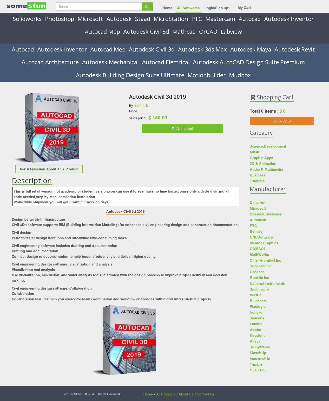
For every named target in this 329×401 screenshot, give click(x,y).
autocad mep (102, 31)
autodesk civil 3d (146, 31)
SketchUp (258, 352)
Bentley (256, 231)
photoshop (59, 19)
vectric (255, 295)
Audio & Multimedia (266, 169)
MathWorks (259, 254)
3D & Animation (263, 163)
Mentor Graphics (264, 243)
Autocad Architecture (50, 62)
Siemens (257, 318)
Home (167, 7)
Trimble (256, 364)
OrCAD (208, 31)
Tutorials (257, 180)
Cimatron (257, 202)
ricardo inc (259, 277)
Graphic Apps (261, 157)
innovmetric (260, 358)
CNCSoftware (261, 237)
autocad (250, 19)
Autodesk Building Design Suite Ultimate (130, 75)
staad (142, 19)
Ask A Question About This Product (49, 169)
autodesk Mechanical (110, 62)
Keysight (257, 335)
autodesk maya (250, 49)
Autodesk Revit (295, 49)
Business (257, 175)
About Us (186, 393)
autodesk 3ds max (202, 49)
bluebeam (258, 300)
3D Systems (260, 346)
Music (255, 152)
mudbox (240, 75)
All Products (165, 393)
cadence (257, 271)
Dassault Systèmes (266, 214)
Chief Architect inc (265, 260)
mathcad (184, 31)
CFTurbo (257, 370)
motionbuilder (207, 75)
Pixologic (257, 306)
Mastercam (220, 19)
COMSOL (258, 248)
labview (231, 31)
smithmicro (259, 289)
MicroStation (171, 19)
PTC (196, 19)
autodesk (119, 19)
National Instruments (267, 283)
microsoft (90, 19)
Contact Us (206, 393)
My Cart (244, 7)
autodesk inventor (289, 19)
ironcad (256, 312)
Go (147, 6)
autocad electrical (166, 62)
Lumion (256, 323)
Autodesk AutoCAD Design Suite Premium (249, 62)
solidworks (27, 19)
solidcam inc (260, 266)
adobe (255, 329)
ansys (255, 341)
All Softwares (188, 7)
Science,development (268, 146)
